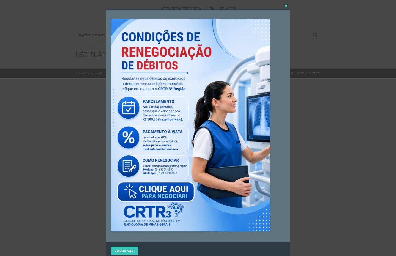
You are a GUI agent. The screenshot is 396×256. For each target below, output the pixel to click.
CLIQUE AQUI (125, 251)
